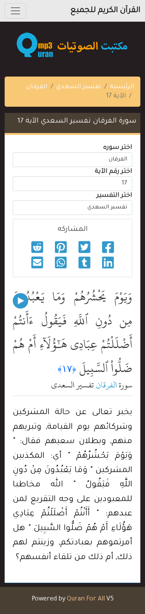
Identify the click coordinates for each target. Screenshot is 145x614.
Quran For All (86, 599)
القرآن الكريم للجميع (105, 11)
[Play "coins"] (20, 301)
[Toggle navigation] (15, 11)
